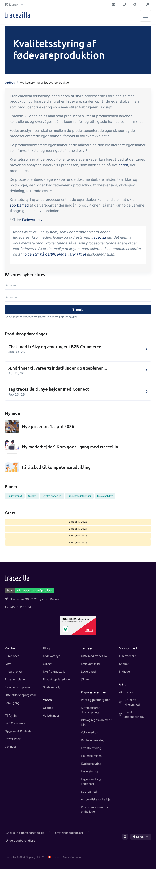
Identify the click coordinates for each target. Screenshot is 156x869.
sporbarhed (19, 205)
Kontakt (124, 664)
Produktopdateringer (79, 495)
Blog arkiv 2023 (78, 521)
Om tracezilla (128, 656)
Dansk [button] (13, 5)
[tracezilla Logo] (17, 577)
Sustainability (105, 495)
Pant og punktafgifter (95, 700)
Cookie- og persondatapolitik (25, 832)
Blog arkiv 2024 (78, 528)
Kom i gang (12, 703)
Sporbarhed (89, 791)
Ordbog (10, 82)
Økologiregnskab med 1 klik (97, 722)
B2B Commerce (15, 723)
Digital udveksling (93, 740)
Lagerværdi (88, 671)
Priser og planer (15, 679)
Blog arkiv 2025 (78, 535)
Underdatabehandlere (20, 840)
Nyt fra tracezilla (51, 495)
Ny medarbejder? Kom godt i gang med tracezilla (70, 446)
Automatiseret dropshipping (90, 710)
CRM (8, 664)
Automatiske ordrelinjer (96, 799)
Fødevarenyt (15, 495)
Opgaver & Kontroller (18, 731)
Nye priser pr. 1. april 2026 (48, 426)
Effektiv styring (91, 748)
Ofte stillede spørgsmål (20, 695)
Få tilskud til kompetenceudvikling (56, 467)
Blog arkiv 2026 (78, 542)
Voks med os (89, 732)
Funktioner (12, 656)
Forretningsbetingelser (68, 832)
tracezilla (98, 237)
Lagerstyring (89, 771)
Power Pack (13, 739)
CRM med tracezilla (94, 656)
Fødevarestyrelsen (37, 220)
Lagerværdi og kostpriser (91, 781)
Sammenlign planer (17, 687)
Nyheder (125, 671)
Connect (10, 746)
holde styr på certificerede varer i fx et (54, 254)
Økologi (86, 679)
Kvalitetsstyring (91, 763)
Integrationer (13, 671)
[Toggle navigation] (145, 16)
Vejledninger (51, 715)
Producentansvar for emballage (94, 809)
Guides (32, 495)
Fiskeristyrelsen (91, 755)
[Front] (17, 16)
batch (123, 165)
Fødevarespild (90, 664)
